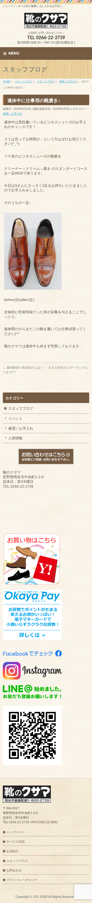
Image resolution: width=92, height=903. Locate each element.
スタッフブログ (20, 408)
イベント (15, 419)
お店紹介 (12, 851)
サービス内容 (15, 841)
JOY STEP (40, 897)
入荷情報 (15, 438)
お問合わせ (14, 870)
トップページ (15, 832)
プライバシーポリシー (21, 880)
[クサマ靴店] (45, 22)
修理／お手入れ (12, 113)
